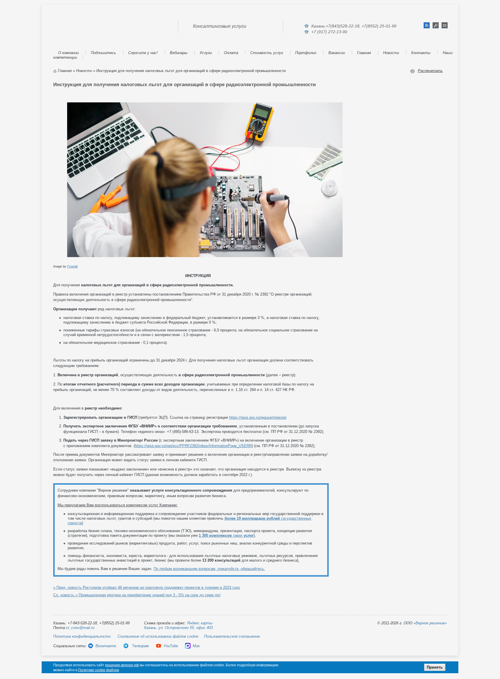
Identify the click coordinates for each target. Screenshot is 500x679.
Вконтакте (105, 646)
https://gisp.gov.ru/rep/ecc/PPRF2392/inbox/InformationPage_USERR (193, 446)
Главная (364, 53)
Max (196, 646)
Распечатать (430, 71)
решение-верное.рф (122, 665)
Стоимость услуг (266, 53)
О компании (68, 53)
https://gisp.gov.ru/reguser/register (257, 417)
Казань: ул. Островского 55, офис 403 (178, 628)
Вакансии (336, 53)
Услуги (206, 53)
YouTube (170, 646)
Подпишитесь (103, 53)
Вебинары (179, 53)
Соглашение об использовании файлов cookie (157, 636)
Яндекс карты (200, 623)
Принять (435, 667)
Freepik (72, 266)
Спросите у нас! (143, 53)
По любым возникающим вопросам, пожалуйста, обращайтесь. (209, 569)
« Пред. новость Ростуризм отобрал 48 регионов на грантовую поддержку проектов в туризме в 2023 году (146, 587)
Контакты (421, 53)
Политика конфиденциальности (82, 636)
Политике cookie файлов (98, 670)
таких (226, 535)
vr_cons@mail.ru (80, 628)
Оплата (231, 53)
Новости (391, 53)
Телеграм (140, 646)
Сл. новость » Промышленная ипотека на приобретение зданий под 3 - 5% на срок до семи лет (137, 595)
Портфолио (305, 53)
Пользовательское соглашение (232, 636)
